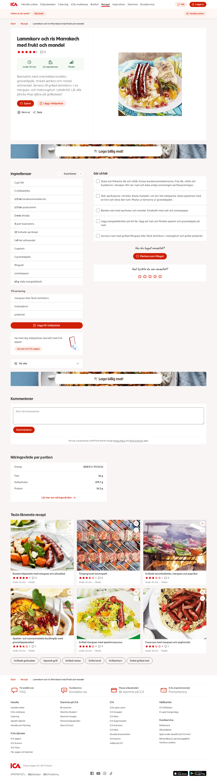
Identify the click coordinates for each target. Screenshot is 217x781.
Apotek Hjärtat (18, 721)
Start (13, 23)
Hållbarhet (165, 702)
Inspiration (118, 4)
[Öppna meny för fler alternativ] (69, 530)
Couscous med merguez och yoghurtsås (167, 642)
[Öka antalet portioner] (81, 174)
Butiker (95, 4)
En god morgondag (168, 712)
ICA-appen (16, 738)
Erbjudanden (48, 4)
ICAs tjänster (18, 733)
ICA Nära (114, 716)
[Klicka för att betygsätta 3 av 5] (150, 276)
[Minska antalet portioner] (59, 174)
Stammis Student (68, 712)
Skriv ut (25, 112)
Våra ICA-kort (66, 725)
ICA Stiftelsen (165, 707)
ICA (112, 702)
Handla (15, 702)
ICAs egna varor (117, 707)
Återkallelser (165, 729)
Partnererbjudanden (70, 721)
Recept (105, 4)
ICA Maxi (114, 729)
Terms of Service (136, 441)
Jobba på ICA (116, 743)
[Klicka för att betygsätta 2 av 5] (144, 276)
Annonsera (115, 738)
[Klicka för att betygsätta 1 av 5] (139, 276)
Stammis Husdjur (68, 716)
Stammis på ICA (69, 702)
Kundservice (147, 4)
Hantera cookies (167, 742)
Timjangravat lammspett (93, 573)
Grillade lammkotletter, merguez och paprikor (171, 573)
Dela (39, 112)
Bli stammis (65, 707)
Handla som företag (20, 725)
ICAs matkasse (79, 4)
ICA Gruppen (116, 712)
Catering (63, 4)
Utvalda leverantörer (120, 734)
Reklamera (164, 725)
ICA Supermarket (118, 721)
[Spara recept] (69, 523)
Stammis (133, 4)
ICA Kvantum (116, 725)
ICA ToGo (15, 747)
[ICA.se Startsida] (14, 4)
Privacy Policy (119, 441)
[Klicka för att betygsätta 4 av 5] (155, 276)
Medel (71, 67)
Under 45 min (29, 67)
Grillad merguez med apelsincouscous (100, 642)
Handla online (29, 4)
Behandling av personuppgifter (174, 738)
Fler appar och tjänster (22, 752)
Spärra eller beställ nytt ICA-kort (175, 734)
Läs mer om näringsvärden (56, 497)
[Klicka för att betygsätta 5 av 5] (160, 276)
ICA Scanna (16, 743)
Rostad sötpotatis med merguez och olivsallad (39, 573)
